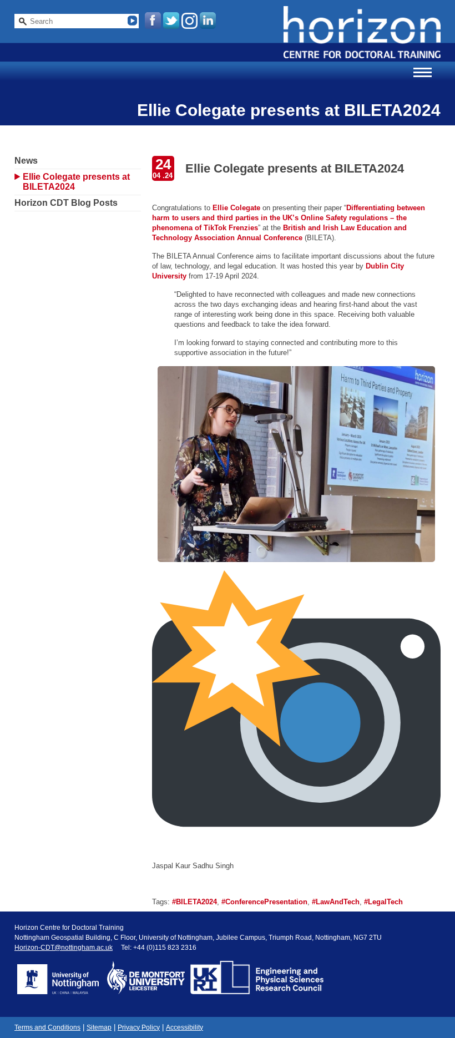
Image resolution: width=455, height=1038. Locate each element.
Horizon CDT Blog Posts (66, 202)
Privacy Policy (139, 1027)
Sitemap (99, 1027)
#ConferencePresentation (264, 902)
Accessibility (184, 1027)
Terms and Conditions (47, 1027)
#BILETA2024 (194, 902)
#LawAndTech (336, 902)
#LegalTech (383, 902)
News (26, 160)
